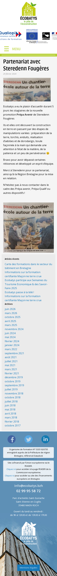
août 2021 (11, 357)
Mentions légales (28, 567)
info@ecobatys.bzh (28, 486)
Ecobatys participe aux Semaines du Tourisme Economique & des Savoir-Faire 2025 (26, 284)
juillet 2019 (11, 389)
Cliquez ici (11, 469)
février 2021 (12, 373)
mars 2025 (11, 325)
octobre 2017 (12, 425)
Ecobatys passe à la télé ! (19, 292)
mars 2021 (11, 369)
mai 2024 (10, 337)
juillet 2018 (11, 401)
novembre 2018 (14, 393)
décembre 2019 (14, 377)
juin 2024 (10, 333)
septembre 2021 (14, 353)
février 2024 (12, 341)
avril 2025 (10, 321)
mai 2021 (10, 365)
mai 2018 (10, 409)
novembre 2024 (14, 329)
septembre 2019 (14, 385)
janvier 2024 (12, 345)
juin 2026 (10, 309)
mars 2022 (11, 349)
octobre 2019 (12, 381)
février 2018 (12, 421)
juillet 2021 (11, 361)
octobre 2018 (12, 397)
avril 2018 (10, 413)
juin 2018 (10, 405)
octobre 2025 (12, 317)
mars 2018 (11, 417)
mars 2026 (11, 313)
